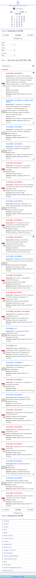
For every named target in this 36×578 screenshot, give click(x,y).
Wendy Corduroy (21, 94)
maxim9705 (20, 471)
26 (21, 24)
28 (24, 16)
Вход (5, 561)
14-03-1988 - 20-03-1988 (13, 127)
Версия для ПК (8, 570)
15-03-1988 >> (30, 35)
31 (24, 21)
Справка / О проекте (9, 550)
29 (24, 17)
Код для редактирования (11, 556)
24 (21, 21)
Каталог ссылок (8, 538)
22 (21, 17)
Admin (18, 390)
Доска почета (7, 547)
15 (19, 17)
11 (16, 22)
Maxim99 (19, 137)
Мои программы (8, 553)
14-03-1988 (9, 328)
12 (16, 24)
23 (21, 19)
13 (16, 26)
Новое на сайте (8, 535)
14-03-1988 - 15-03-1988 (13, 201)
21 (21, 16)
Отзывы (6, 541)
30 (24, 19)
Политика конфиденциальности (13, 567)
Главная (4, 31)
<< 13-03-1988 (5, 35)
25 (21, 22)
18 (19, 22)
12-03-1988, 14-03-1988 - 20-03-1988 (17, 311)
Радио (5, 532)
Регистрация (7, 564)
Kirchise (19, 488)
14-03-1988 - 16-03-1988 (13, 144)
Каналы (6, 526)
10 (16, 21)
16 (19, 19)
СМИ (5, 529)
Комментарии (7, 544)
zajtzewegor (20, 120)
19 (19, 24)
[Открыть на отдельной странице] (21, 73)
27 (21, 26)
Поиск (21, 8)
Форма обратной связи (10, 559)
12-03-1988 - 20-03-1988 (13, 73)
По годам (6, 521)
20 (19, 26)
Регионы (6, 524)
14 (19, 16)
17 (19, 21)
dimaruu (19, 405)
